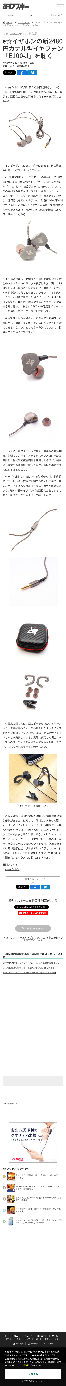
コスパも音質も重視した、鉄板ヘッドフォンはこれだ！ (29, 968)
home (9, 22)
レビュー (16, 1335)
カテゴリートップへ (34, 928)
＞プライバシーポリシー (33, 1381)
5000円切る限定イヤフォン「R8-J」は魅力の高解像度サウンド (32, 963)
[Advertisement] (33, 1003)
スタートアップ (33, 15)
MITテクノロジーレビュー (42, 1343)
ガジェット (23, 22)
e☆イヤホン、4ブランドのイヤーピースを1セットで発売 (29, 972)
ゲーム (55, 1335)
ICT (36, 1338)
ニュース (28, 1335)
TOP (5, 1335)
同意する (33, 1373)
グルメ (11, 15)
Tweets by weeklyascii (11, 1103)
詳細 (26, 1365)
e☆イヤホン (12, 869)
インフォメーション (51, 1338)
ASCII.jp (19, 1343)
